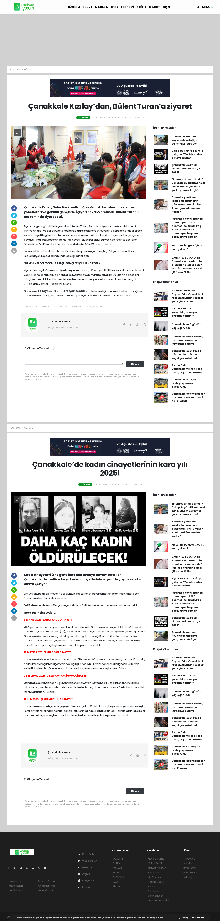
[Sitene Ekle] (52, 868)
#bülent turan (60, 306)
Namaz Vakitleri (157, 868)
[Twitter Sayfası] (15, 868)
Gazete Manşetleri (158, 900)
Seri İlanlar (154, 891)
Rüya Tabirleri (191, 872)
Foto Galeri (89, 854)
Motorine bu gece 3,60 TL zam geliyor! (188, 247)
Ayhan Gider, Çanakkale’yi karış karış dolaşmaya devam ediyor (188, 368)
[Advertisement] (110, 40)
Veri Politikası (16, 890)
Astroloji (187, 877)
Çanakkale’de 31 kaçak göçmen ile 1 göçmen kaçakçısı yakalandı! (186, 354)
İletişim (86, 887)
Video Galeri (89, 861)
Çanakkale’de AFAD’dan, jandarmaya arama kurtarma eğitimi (187, 340)
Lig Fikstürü (154, 877)
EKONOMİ (127, 7)
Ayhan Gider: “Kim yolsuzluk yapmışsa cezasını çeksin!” (184, 312)
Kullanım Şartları (47, 881)
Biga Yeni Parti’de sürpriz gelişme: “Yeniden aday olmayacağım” (188, 154)
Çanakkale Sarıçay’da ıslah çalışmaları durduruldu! (186, 383)
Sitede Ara (189, 858)
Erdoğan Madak (75, 291)
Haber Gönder (46, 890)
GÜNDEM (74, 7)
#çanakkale (31, 306)
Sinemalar (154, 886)
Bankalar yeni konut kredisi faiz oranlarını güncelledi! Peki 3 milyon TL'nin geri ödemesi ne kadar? (187, 204)
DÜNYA (87, 7)
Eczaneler (153, 872)
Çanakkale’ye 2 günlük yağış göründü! (186, 326)
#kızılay (45, 306)
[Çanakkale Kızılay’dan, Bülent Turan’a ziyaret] (78, 162)
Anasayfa (15, 69)
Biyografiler (189, 868)
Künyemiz (88, 880)
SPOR (114, 7)
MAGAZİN (101, 7)
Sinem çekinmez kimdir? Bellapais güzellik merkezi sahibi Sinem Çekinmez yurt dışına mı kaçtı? (188, 185)
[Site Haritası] (46, 868)
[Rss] (40, 868)
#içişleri (76, 306)
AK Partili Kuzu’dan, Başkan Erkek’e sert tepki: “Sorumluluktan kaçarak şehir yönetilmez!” (188, 296)
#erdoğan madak (93, 306)
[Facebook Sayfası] (10, 868)
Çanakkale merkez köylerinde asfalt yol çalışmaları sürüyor (185, 140)
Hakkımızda (15, 881)
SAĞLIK (141, 7)
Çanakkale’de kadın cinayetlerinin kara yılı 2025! (186, 168)
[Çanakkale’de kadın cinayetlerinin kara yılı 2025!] (78, 529)
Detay (184, 917)
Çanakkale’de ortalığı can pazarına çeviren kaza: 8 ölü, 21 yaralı (188, 397)
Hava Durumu (156, 858)
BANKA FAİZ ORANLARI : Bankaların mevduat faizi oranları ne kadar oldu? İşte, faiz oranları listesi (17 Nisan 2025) (188, 265)
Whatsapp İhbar (47, 885)
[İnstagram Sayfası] (22, 868)
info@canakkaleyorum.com (64, 327)
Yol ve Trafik (155, 863)
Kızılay (67, 239)
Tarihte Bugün (156, 882)
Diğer (167, 7)
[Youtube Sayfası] (28, 868)
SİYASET (154, 7)
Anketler (188, 863)
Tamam (199, 917)
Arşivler (86, 874)
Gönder (135, 364)
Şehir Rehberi (155, 896)
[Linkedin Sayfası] (34, 868)
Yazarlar (86, 867)
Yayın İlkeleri (16, 885)
